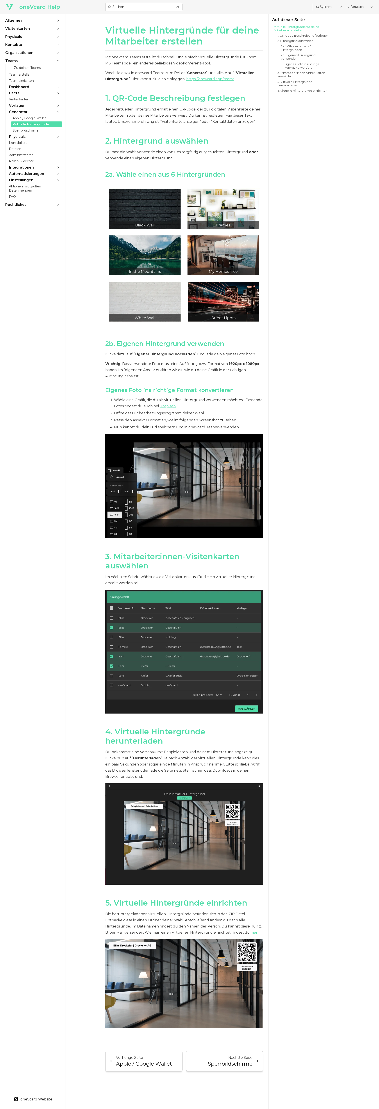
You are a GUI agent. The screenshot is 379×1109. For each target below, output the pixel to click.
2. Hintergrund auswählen (156, 141)
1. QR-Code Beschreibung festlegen (175, 98)
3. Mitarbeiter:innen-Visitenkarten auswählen (172, 561)
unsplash (168, 406)
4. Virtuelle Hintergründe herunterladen (155, 736)
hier (254, 932)
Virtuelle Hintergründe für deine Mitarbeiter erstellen (182, 36)
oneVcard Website (36, 1099)
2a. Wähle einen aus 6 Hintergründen (165, 174)
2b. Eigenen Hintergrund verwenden (164, 343)
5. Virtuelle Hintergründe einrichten (176, 903)
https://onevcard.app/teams (210, 79)
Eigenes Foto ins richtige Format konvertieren (169, 390)
